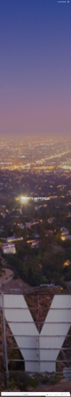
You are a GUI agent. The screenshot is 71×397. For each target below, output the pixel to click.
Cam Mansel (61, 2)
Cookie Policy (25, 394)
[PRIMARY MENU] (68, 2)
